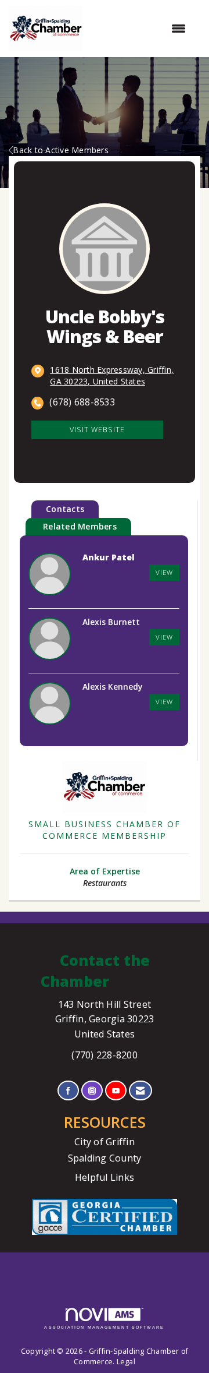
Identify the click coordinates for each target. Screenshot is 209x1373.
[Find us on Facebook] (68, 1091)
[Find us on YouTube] (116, 1091)
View (164, 572)
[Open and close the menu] (140, 28)
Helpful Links (104, 1177)
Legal (126, 1362)
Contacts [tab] (65, 508)
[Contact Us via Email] (140, 1091)
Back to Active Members (61, 150)
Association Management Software (104, 1327)
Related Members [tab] (80, 526)
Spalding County (105, 1158)
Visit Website (97, 430)
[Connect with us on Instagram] (92, 1091)
